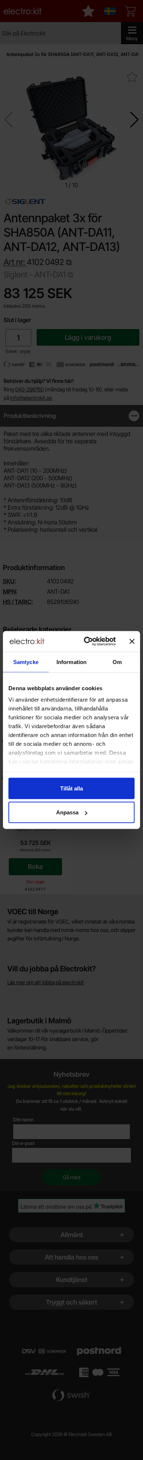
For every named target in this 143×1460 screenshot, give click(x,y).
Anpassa (67, 812)
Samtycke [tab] (25, 662)
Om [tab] (117, 662)
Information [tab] (71, 662)
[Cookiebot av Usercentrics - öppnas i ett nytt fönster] (87, 641)
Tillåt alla (71, 788)
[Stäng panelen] (132, 641)
